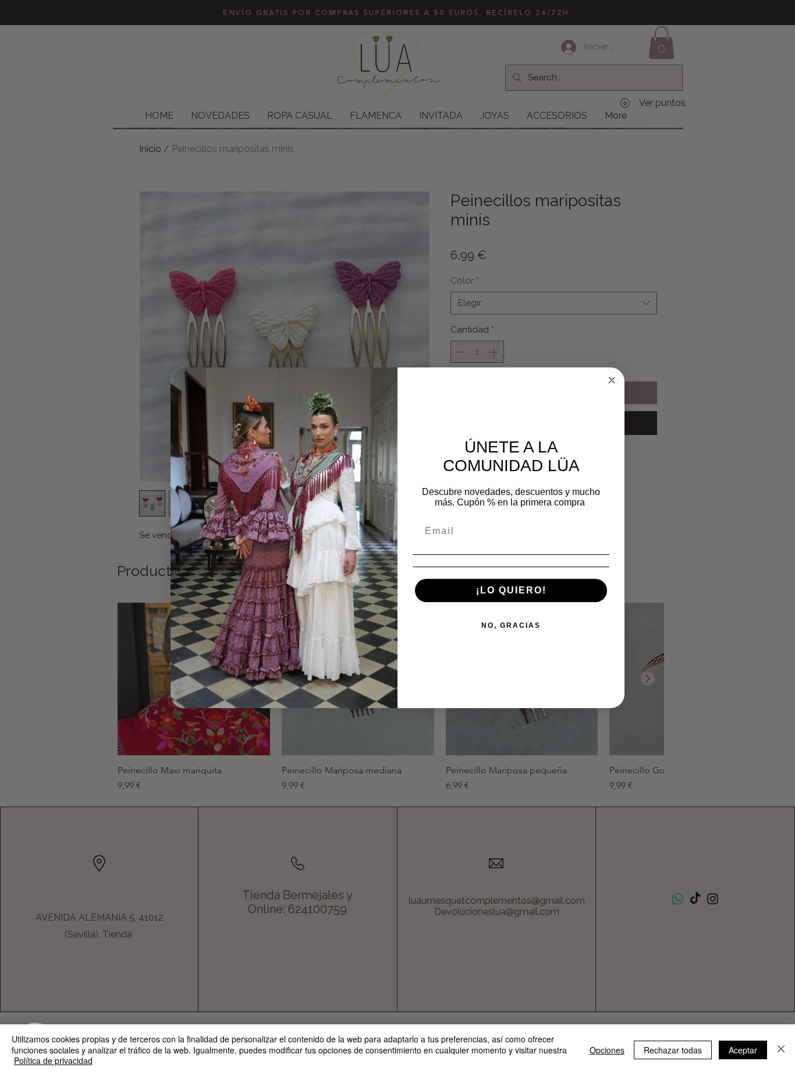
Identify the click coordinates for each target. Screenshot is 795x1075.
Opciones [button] (607, 1050)
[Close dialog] (612, 380)
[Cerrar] (781, 1050)
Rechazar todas (673, 1050)
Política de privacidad (53, 1060)
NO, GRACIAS (511, 625)
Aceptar (743, 1050)
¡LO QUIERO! (511, 590)
